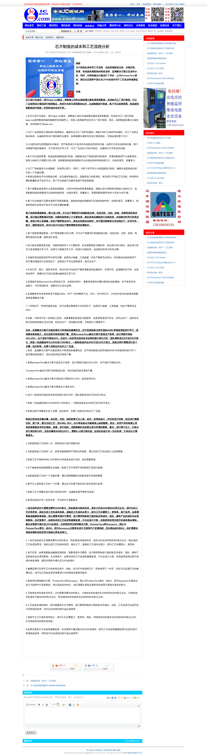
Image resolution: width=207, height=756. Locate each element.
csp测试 (160, 31)
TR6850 (98, 31)
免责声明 (108, 750)
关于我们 (90, 750)
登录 (138, 4)
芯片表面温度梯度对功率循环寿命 (161, 43)
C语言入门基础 (153, 143)
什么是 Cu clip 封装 (155, 68)
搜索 (78, 31)
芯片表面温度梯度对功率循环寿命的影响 (47, 685)
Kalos (150, 31)
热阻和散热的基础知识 (157, 58)
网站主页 (39, 37)
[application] (82, 715)
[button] (31, 704)
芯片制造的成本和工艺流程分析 (160, 48)
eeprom (106, 31)
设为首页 (170, 4)
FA (155, 31)
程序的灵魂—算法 (155, 73)
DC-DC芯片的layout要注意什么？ (161, 168)
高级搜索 (147, 4)
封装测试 (169, 31)
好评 (128, 698)
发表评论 (31, 732)
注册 (132, 4)
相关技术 (50, 37)
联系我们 (99, 750)
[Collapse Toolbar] (139, 705)
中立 (118, 698)
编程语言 (60, 37)
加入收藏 (180, 4)
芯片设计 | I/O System (156, 63)
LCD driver (130, 31)
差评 (138, 698)
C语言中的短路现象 (155, 83)
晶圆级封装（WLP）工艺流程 (43, 681)
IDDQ (122, 31)
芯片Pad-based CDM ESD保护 (160, 78)
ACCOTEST (141, 31)
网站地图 (157, 4)
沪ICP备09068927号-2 (132, 753)
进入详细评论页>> (133, 741)
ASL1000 (115, 31)
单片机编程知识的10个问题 (159, 138)
